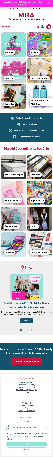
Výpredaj (9, 52)
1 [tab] (21, 330)
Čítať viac (26, 321)
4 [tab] (32, 330)
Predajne (9, 78)
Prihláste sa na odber (26, 361)
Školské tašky (11, 226)
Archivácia (35, 174)
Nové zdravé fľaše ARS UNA (39, 102)
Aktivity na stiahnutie (26, 411)
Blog (26, 408)
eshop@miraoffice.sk (20, 8)
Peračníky (9, 252)
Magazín (34, 52)
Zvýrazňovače (37, 200)
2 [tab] (25, 330)
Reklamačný (23, 387)
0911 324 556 (36, 8)
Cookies (26, 392)
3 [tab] (28, 330)
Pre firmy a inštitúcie (27, 405)
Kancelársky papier (14, 174)
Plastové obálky (13, 200)
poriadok (31, 387)
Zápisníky (9, 104)
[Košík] (48, 26)
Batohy (34, 226)
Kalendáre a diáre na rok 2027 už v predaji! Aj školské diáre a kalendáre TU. (22, 3)
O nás (26, 421)
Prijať (27, 444)
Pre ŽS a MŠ (26, 403)
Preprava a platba (26, 382)
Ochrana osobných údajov (26, 390)
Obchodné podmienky (26, 384)
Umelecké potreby (40, 78)
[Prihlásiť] (42, 26)
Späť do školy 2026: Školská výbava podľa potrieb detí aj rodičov (26, 305)
